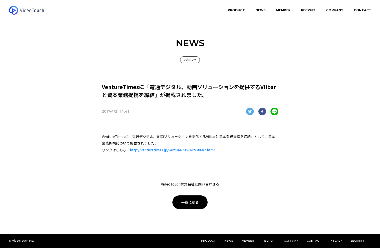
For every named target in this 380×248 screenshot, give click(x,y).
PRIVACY (336, 240)
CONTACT (362, 10)
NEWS (261, 10)
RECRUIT (308, 10)
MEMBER (283, 10)
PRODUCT (236, 10)
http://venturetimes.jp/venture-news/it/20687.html (172, 149)
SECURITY (357, 240)
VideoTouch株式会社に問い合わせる (190, 184)
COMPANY (334, 10)
